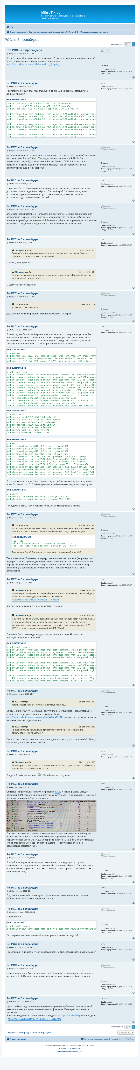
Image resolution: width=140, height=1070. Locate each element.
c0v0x (17, 304)
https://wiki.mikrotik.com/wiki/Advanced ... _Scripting (32, 64)
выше (57, 791)
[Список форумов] (23, 14)
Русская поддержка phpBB (70, 1048)
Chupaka (19, 250)
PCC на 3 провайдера (22, 40)
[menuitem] (9, 27)
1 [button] (129, 44)
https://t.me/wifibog (70, 1015)
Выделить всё (19, 99)
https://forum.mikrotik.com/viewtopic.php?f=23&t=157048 (34, 717)
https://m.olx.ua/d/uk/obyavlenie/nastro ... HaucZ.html (34, 1019)
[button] (126, 44)
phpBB (64, 1045)
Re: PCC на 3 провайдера (24, 50)
